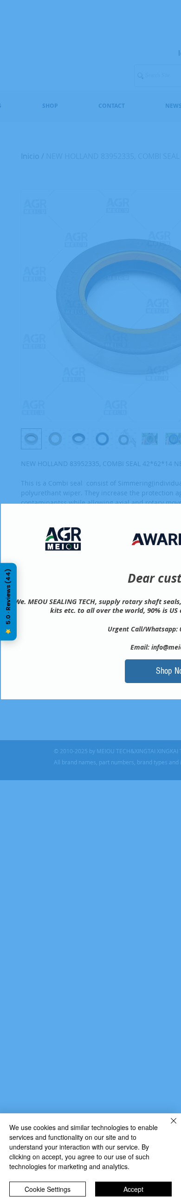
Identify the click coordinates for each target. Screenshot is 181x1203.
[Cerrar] (168, 1126)
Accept (133, 1189)
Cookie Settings (48, 1189)
